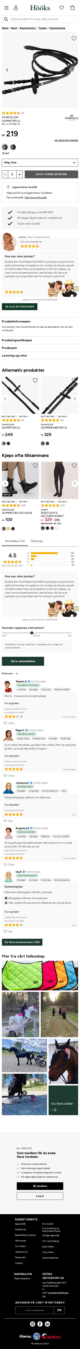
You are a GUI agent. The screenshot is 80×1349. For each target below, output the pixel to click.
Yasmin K (21, 681)
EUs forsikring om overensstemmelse (51, 1229)
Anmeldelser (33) (15, 541)
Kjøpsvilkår (20, 1224)
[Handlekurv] (72, 7)
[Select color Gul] (8, 529)
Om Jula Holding (50, 1241)
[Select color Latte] (52, 528)
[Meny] (6, 7)
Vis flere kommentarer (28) (22, 942)
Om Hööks (20, 1246)
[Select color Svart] (5, 147)
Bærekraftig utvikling (25, 1235)
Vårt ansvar (20, 1240)
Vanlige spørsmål (50, 1235)
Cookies (19, 1263)
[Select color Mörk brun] (13, 147)
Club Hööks (48, 1252)
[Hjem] (40, 7)
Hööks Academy (22, 1278)
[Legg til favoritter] (74, 38)
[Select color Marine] (47, 528)
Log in (40, 1196)
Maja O (20, 730)
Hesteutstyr (28, 28)
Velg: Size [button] (10, 162)
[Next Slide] (73, 70)
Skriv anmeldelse (23, 661)
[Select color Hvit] (57, 528)
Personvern (20, 1257)
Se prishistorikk (66, 140)
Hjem (5, 28)
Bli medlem (40, 1186)
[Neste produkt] (74, 398)
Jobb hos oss (21, 1252)
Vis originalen (11, 703)
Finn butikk (47, 1224)
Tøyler (43, 28)
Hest (14, 28)
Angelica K (22, 828)
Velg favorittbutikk (36, 197)
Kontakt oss (20, 1229)
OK (59, 1310)
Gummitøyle (57, 28)
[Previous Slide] (7, 70)
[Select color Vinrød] (13, 529)
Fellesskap (37, 541)
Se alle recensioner (19, 306)
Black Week (48, 1246)
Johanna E (22, 783)
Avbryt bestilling (50, 1258)
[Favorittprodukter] (61, 7)
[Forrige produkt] (5, 398)
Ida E (19, 871)
